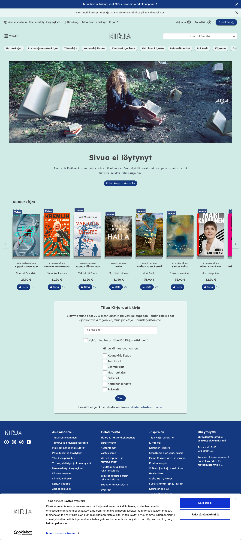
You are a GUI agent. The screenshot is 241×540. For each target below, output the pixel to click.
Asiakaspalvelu (17, 22)
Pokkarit (113, 389)
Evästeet (106, 489)
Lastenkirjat (116, 367)
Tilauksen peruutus (63, 458)
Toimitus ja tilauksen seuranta (70, 442)
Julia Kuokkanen (57, 273)
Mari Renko (149, 273)
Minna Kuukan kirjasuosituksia (167, 458)
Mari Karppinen (211, 273)
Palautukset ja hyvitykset (67, 453)
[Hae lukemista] (234, 36)
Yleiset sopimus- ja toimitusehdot (112, 459)
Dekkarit (113, 378)
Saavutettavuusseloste (114, 484)
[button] (11, 36)
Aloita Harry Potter (160, 478)
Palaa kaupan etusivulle (120, 183)
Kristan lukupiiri (158, 463)
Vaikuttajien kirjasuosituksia (166, 468)
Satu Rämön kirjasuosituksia (166, 453)
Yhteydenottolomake (210, 436)
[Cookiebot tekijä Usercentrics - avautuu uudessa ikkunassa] (22, 533)
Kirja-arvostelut (61, 473)
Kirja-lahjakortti (62, 478)
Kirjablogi (73, 22)
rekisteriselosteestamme (145, 407)
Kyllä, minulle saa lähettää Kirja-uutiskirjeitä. (119, 340)
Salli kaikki (205, 502)
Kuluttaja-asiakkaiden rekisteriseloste (114, 468)
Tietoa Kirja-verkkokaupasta (118, 437)
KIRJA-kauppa (61, 483)
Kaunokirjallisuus (119, 355)
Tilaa (120, 398)
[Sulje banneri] (235, 499)
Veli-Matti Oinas (87, 273)
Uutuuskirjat (24, 202)
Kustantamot (108, 447)
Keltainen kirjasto (119, 383)
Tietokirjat (114, 361)
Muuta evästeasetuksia (60, 533)
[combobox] (200, 36)
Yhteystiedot (108, 442)
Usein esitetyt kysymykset (44, 22)
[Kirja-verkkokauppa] (13, 432)
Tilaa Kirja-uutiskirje (94, 22)
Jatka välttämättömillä (205, 514)
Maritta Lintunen (118, 273)
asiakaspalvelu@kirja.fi (212, 440)
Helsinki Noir (157, 473)
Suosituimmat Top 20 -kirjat (166, 483)
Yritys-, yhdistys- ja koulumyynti (71, 463)
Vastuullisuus (108, 453)
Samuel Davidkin (26, 273)
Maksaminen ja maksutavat (68, 447)
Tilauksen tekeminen (64, 437)
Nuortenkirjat (117, 372)
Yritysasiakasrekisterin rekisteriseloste (114, 477)
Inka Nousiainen (180, 273)
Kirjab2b (114, 22)
